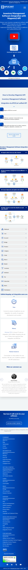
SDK (4, 525)
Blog (4, 442)
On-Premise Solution (8, 475)
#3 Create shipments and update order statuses (12, 189)
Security (5, 511)
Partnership (5, 536)
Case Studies (6, 483)
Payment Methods (7, 493)
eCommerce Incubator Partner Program (12, 540)
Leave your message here (14, 1)
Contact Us (5, 499)
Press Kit (5, 457)
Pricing (4, 489)
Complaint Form (6, 463)
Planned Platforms (7, 472)
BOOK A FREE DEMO (14, 423)
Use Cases (5, 481)
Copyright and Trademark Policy (10, 513)
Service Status (6, 519)
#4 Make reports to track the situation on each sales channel (12, 208)
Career (4, 446)
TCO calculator (6, 491)
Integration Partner (7, 529)
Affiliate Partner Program (9, 538)
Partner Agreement (7, 544)
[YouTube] (20, 565)
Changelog (5, 523)
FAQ (4, 501)
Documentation (6, 521)
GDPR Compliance (7, 505)
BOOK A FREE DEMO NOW (14, 135)
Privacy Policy (6, 509)
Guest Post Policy (7, 459)
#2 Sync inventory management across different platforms (13, 171)
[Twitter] (16, 565)
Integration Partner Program (9, 542)
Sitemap (5, 455)
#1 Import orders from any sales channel (11, 152)
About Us (5, 440)
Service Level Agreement (8, 503)
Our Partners (6, 546)
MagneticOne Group (15, 568)
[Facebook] (7, 565)
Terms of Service (7, 507)
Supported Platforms (8, 470)
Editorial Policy (6, 461)
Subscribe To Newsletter (9, 553)
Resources (5, 453)
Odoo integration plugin (8, 527)
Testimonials (6, 444)
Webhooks (5, 474)
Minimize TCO (8, 332)
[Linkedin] (12, 565)
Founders (5, 448)
